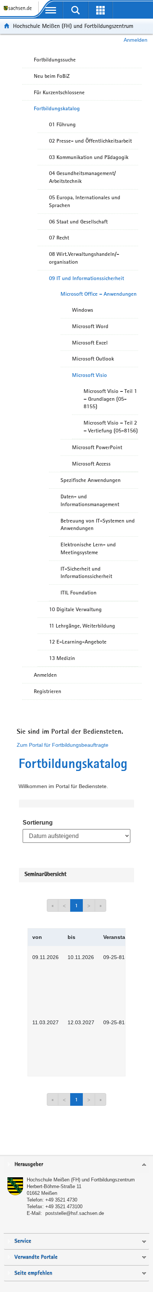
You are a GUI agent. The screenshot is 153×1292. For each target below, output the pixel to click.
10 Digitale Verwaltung (75, 609)
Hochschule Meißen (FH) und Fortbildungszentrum (73, 25)
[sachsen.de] (19, 11)
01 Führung (62, 124)
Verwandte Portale (36, 1257)
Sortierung (38, 822)
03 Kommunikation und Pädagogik (88, 157)
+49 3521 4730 (61, 1200)
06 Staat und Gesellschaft (78, 221)
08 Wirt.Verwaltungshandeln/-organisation (84, 258)
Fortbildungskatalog (57, 108)
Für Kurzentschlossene (59, 92)
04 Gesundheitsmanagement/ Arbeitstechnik (82, 177)
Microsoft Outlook (93, 358)
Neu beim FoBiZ (52, 76)
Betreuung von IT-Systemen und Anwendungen (98, 524)
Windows (82, 310)
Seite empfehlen (33, 1273)
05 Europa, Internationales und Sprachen (84, 201)
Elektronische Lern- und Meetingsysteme (88, 548)
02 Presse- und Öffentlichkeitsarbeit (90, 140)
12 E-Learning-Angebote (78, 641)
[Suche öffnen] (75, 10)
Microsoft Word (90, 326)
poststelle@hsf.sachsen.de (74, 1213)
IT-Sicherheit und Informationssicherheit (86, 572)
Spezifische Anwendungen (91, 480)
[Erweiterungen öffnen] (100, 10)
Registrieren (47, 691)
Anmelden (135, 40)
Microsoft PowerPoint (97, 447)
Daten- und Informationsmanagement (90, 500)
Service (22, 1241)
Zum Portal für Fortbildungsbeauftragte (62, 745)
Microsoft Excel (90, 342)
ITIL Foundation (79, 592)
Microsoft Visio (89, 375)
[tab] (76, 1165)
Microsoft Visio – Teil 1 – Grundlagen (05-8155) (110, 399)
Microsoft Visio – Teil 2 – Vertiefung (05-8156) (111, 426)
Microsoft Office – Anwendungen (99, 294)
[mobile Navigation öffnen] (50, 10)
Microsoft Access (91, 463)
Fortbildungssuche (55, 59)
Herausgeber (28, 1164)
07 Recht (59, 237)
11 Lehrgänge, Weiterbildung (82, 625)
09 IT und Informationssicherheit (86, 278)
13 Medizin (62, 658)
